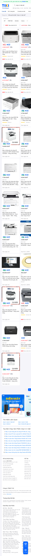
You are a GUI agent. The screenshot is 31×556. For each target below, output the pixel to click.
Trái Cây (5, 521)
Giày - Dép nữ (25, 528)
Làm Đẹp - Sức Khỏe (8, 538)
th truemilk (18, 500)
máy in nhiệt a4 (6, 424)
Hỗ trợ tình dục (14, 547)
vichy (17, 501)
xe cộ (21, 8)
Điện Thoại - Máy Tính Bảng (10, 531)
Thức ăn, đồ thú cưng (9, 528)
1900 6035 (9, 494)
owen (26, 500)
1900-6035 (9, 460)
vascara (4, 500)
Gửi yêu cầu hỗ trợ (7, 465)
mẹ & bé (26, 8)
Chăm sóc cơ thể (9, 542)
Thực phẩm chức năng (10, 541)
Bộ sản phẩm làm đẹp (11, 548)
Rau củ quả (7, 522)
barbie (22, 500)
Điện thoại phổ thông (9, 534)
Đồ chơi (16, 509)
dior (8, 500)
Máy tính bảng (9, 535)
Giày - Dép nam (26, 536)
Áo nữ (23, 509)
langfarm (9, 501)
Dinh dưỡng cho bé (9, 513)
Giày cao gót (24, 529)
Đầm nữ (26, 509)
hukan (13, 501)
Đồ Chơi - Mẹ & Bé (7, 508)
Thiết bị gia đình (14, 552)
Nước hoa (8, 547)
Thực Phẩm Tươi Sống (8, 519)
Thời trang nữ (25, 508)
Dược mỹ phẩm (15, 548)
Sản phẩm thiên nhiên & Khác (10, 544)
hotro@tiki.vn (14, 478)
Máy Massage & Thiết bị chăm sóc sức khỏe (11, 543)
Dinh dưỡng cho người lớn (10, 514)
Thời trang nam (26, 517)
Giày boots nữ (27, 532)
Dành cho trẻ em (9, 526)
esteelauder (12, 500)
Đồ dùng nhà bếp (6, 552)
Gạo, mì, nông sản (10, 524)
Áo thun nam (24, 518)
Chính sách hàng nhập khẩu (9, 476)
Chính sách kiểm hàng (7, 471)
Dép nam (29, 538)
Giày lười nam (25, 537)
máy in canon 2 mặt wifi (8, 422)
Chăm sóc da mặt (7, 540)
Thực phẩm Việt (14, 522)
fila (19, 501)
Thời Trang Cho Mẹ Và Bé (8, 509)
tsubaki (22, 501)
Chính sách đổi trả (7, 472)
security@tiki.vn (13, 479)
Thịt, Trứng (9, 521)
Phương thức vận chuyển (8, 469)
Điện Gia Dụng (6, 550)
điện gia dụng (16, 8)
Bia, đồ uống (7, 525)
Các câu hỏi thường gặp (8, 463)
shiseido (5, 501)
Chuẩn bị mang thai (10, 516)
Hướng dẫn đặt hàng (7, 467)
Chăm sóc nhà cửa (11, 529)
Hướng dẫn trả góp (7, 474)
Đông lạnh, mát (12, 523)
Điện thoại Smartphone (8, 533)
